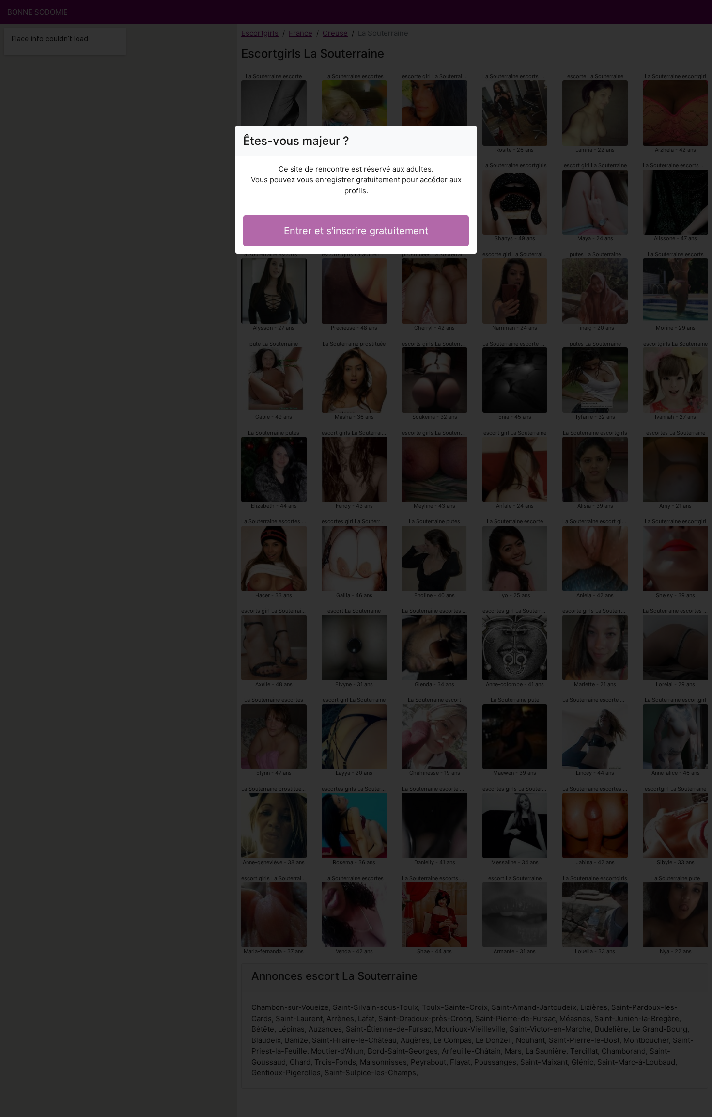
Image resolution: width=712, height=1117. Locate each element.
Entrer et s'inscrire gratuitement (356, 230)
